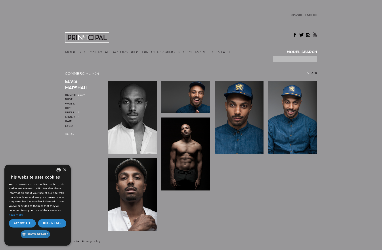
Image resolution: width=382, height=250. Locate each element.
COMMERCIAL (96, 52)
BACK (313, 73)
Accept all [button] (22, 223)
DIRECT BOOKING (158, 52)
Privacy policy (91, 241)
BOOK (69, 134)
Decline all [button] (52, 223)
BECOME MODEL (193, 52)
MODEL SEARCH (302, 52)
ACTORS (120, 52)
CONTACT (221, 52)
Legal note (72, 241)
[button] (37, 235)
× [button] (64, 170)
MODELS (73, 52)
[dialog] (37, 205)
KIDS (135, 52)
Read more (16, 214)
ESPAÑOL (296, 15)
